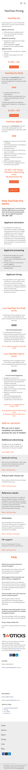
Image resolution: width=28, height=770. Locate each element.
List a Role (7, 711)
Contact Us (7, 713)
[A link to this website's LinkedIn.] (17, 655)
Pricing (6, 710)
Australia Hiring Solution (11, 708)
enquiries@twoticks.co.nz (12, 700)
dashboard (13, 763)
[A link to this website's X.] (13, 655)
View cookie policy (20, 768)
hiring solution (16, 648)
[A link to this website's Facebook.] (10, 655)
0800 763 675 (9, 697)
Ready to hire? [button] (14, 190)
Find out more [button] (14, 67)
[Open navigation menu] (21, 3)
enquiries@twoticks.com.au (13, 667)
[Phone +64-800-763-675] (25, 3)
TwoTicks (4, 641)
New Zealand (17, 650)
